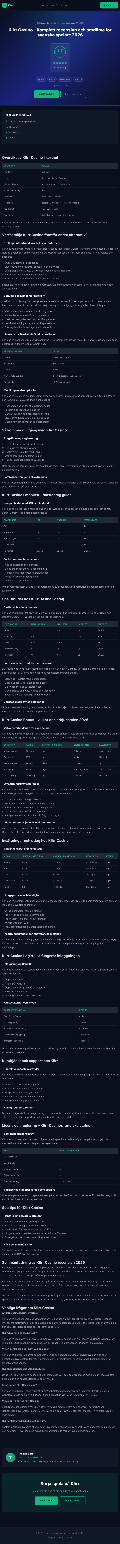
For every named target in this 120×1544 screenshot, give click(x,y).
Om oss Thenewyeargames (22, 121)
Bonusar (13, 127)
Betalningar (14, 132)
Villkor (61, 1537)
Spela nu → (109, 5)
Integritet (52, 1537)
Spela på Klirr (46, 93)
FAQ (12, 138)
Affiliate (68, 1537)
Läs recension (73, 94)
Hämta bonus (72, 1500)
